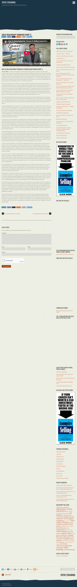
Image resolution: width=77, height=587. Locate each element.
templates (58, 544)
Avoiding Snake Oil (60, 58)
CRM (70, 517)
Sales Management (60, 471)
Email (29, 247)
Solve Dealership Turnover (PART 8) (42, 213)
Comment (4, 233)
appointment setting (64, 508)
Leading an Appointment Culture (63, 101)
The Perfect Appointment (61, 138)
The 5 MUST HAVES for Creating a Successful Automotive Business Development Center (63, 129)
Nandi (57, 499)
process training (67, 535)
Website (3, 252)
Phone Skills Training (60, 466)
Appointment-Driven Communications (64, 51)
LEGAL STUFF (8, 575)
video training (62, 548)
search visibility (64, 540)
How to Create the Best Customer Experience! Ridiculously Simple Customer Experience (65, 75)
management (60, 529)
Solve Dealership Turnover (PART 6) (11, 213)
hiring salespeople (62, 526)
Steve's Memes (59, 476)
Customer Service (60, 456)
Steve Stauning (5, 583)
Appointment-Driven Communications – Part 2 (64, 496)
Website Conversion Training (62, 478)
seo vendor (69, 540)
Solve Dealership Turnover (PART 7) (16, 34)
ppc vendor (73, 533)
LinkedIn (24, 569)
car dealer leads (66, 515)
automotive (61, 510)
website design (70, 549)
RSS (37, 569)
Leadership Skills (60, 461)
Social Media (61, 542)
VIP (64, 550)
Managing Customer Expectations (63, 104)
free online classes (65, 521)
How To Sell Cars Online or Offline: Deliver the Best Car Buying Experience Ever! (65, 87)
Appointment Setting (60, 451)
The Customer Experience (61, 135)
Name (3, 247)
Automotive (58, 454)
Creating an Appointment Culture (63, 64)
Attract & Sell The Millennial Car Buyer (64, 56)
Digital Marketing (60, 459)
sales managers (64, 538)
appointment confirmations (62, 507)
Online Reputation (69, 529)
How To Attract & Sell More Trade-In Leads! (65, 67)
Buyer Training (66, 513)
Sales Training (59, 473)
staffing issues (71, 542)
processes (59, 535)
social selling (66, 542)
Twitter (5, 569)
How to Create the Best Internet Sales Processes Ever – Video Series (64, 79)
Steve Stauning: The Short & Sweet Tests (64, 254)
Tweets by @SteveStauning (62, 556)
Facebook (11, 569)
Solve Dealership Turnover (62, 125)
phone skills (66, 533)
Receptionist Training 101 (61, 119)
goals (57, 526)
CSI (72, 517)
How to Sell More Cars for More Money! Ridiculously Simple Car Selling (64, 91)
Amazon (30, 569)
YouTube (18, 569)
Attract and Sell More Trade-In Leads (64, 386)
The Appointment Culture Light (63, 133)
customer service (62, 518)
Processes (58, 468)
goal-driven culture (67, 524)
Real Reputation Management (62, 113)
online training (61, 531)
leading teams (66, 528)
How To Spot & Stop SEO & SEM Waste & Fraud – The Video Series (65, 98)
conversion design (62, 517)
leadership (59, 528)
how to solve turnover (70, 526)
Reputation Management (63, 537)
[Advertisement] (38, 17)
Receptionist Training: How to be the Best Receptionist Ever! (64, 488)
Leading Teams (59, 463)
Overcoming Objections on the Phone (64, 110)
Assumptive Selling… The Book (63, 53)
